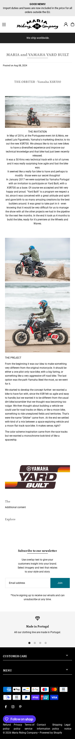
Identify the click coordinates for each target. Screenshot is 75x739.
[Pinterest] (20, 707)
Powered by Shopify (51, 732)
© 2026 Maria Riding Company (20, 732)
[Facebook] (6, 707)
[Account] (66, 24)
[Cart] (72, 24)
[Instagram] (12, 707)
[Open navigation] (7, 24)
